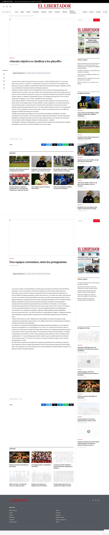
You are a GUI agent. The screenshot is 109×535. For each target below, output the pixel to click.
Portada (11, 15)
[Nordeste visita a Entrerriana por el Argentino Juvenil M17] (19, 161)
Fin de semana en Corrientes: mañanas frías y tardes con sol (87, 419)
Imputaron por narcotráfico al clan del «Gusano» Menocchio (88, 160)
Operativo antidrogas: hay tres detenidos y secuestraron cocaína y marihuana (88, 349)
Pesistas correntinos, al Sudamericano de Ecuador (39, 484)
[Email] (4, 81)
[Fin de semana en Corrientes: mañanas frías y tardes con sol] (89, 409)
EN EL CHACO (83, 60)
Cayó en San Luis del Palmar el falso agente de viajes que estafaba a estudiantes (88, 114)
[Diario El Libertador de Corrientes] (54, 6)
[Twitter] (4, 77)
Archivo (91, 12)
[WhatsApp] (4, 87)
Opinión (85, 12)
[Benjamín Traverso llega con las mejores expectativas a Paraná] (41, 161)
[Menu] (106, 12)
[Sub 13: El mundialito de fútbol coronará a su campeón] (64, 179)
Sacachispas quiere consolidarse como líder (41, 465)
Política (28, 12)
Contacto (98, 12)
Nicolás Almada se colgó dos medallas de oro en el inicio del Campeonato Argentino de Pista (18, 188)
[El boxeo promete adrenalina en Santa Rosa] (19, 457)
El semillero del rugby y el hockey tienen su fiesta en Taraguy (64, 170)
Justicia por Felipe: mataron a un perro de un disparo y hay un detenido (87, 184)
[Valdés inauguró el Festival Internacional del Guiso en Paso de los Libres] (89, 361)
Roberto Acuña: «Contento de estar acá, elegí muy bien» (18, 484)
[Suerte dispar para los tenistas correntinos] (41, 179)
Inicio (16, 12)
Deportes (64, 12)
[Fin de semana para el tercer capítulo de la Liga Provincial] (64, 476)
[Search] (104, 12)
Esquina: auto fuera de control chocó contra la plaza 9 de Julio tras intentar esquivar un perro (88, 443)
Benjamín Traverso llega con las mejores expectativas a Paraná (41, 170)
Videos (22, 12)
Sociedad (43, 12)
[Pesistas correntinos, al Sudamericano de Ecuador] (41, 476)
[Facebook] (4, 74)
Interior (50, 12)
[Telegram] (4, 84)
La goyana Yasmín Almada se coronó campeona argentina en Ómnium (63, 466)
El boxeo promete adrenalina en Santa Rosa (18, 465)
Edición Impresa (14, 138)
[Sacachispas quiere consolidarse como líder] (41, 457)
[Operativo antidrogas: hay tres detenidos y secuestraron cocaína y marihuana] (89, 337)
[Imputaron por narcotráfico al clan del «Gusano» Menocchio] (89, 149)
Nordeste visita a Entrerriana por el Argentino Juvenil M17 (28, 1)
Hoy (21, 138)
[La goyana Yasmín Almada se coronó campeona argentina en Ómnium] (64, 457)
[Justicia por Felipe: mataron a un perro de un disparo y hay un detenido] (89, 172)
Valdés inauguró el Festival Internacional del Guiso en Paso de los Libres (88, 373)
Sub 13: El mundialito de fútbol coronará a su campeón (62, 187)
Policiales (57, 12)
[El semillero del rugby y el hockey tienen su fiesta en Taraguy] (64, 161)
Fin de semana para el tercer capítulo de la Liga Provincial (62, 484)
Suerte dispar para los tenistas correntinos (40, 187)
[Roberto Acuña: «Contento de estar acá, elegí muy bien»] (19, 476)
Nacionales (36, 12)
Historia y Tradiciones (73, 11)
